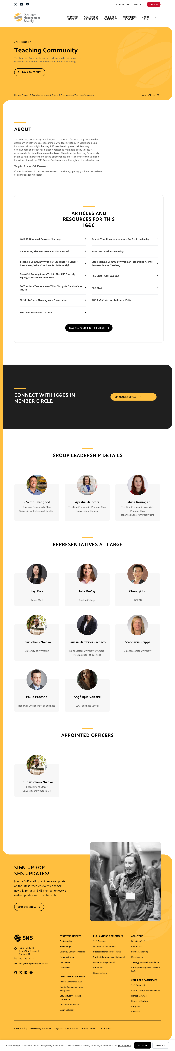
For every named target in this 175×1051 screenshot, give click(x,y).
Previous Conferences (70, 1004)
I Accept (142, 1045)
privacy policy (124, 1045)
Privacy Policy (20, 1028)
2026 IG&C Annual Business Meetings (40, 239)
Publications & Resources (91, 18)
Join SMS (153, 4)
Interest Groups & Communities (58, 95)
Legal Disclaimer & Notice (66, 1028)
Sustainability (66, 941)
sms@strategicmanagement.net (33, 963)
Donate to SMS (138, 941)
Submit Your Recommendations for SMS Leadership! (121, 239)
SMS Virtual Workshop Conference (70, 997)
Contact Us (122, 4)
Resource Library (101, 973)
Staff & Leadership (139, 952)
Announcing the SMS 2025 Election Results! (44, 251)
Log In (137, 4)
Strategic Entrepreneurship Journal (109, 957)
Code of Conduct (89, 1028)
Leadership (65, 967)
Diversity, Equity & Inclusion (72, 952)
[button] (156, 17)
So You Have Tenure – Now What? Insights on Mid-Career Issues (51, 288)
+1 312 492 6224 (26, 958)
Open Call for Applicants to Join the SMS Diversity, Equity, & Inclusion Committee (48, 276)
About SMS (145, 18)
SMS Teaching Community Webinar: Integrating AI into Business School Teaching (122, 263)
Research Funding (139, 1001)
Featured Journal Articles (104, 946)
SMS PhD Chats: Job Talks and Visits (111, 300)
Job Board (98, 967)
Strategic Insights (72, 18)
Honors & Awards (139, 996)
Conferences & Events (129, 18)
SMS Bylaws (105, 1028)
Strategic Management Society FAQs (145, 969)
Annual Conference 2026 (71, 982)
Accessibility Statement (41, 1028)
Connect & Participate (110, 18)
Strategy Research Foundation (145, 962)
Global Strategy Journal (104, 962)
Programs (135, 1006)
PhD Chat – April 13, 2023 (105, 275)
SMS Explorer (99, 941)
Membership (137, 957)
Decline (160, 1045)
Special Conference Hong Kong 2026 (71, 988)
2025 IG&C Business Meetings (108, 251)
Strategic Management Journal (107, 952)
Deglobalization (67, 957)
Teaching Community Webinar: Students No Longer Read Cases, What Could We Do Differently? (48, 263)
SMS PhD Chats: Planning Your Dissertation (43, 300)
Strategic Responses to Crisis (36, 312)
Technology (65, 946)
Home (17, 95)
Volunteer (135, 1012)
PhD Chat (97, 288)
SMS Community (139, 985)
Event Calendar (67, 1010)
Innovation (65, 962)
